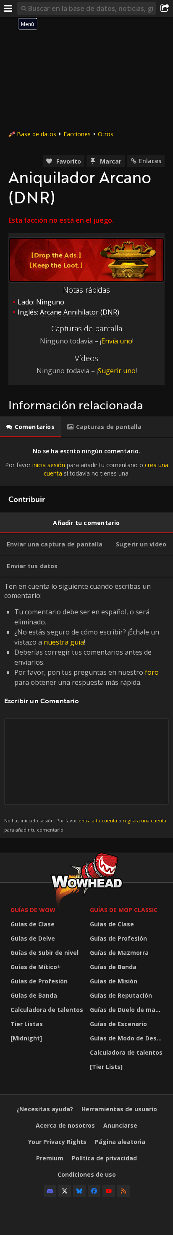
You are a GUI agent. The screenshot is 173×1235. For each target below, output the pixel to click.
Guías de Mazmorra (119, 953)
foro (152, 672)
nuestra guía (64, 642)
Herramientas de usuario (119, 1109)
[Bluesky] (79, 1191)
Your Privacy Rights (57, 1142)
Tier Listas (26, 1024)
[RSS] (123, 1191)
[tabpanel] (86, 462)
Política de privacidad (104, 1158)
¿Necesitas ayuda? (44, 1109)
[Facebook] (94, 1191)
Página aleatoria (120, 1142)
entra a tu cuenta (98, 820)
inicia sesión (48, 465)
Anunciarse (120, 1125)
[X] (64, 1191)
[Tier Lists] (106, 1067)
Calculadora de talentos (46, 1010)
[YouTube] (108, 1191)
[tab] (30, 426)
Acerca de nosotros (65, 1125)
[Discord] (50, 1191)
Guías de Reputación (121, 995)
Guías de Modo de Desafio (127, 1038)
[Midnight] (26, 1038)
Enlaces (150, 161)
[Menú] (8, 8)
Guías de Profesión (39, 981)
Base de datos (36, 134)
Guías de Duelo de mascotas (127, 1010)
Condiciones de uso (87, 1174)
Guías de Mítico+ (35, 967)
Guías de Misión (113, 981)
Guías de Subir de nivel (44, 953)
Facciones (77, 134)
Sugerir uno (117, 370)
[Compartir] (164, 8)
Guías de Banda (33, 995)
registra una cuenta (144, 820)
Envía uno (116, 341)
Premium (49, 1158)
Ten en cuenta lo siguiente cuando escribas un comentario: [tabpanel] (85, 707)
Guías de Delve (32, 938)
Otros (105, 134)
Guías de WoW (32, 910)
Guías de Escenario (118, 1024)
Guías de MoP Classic (123, 910)
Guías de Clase (32, 924)
